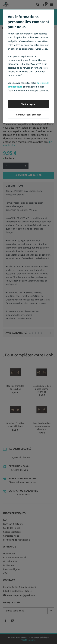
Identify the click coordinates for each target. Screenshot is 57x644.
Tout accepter (28, 104)
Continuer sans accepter (28, 114)
